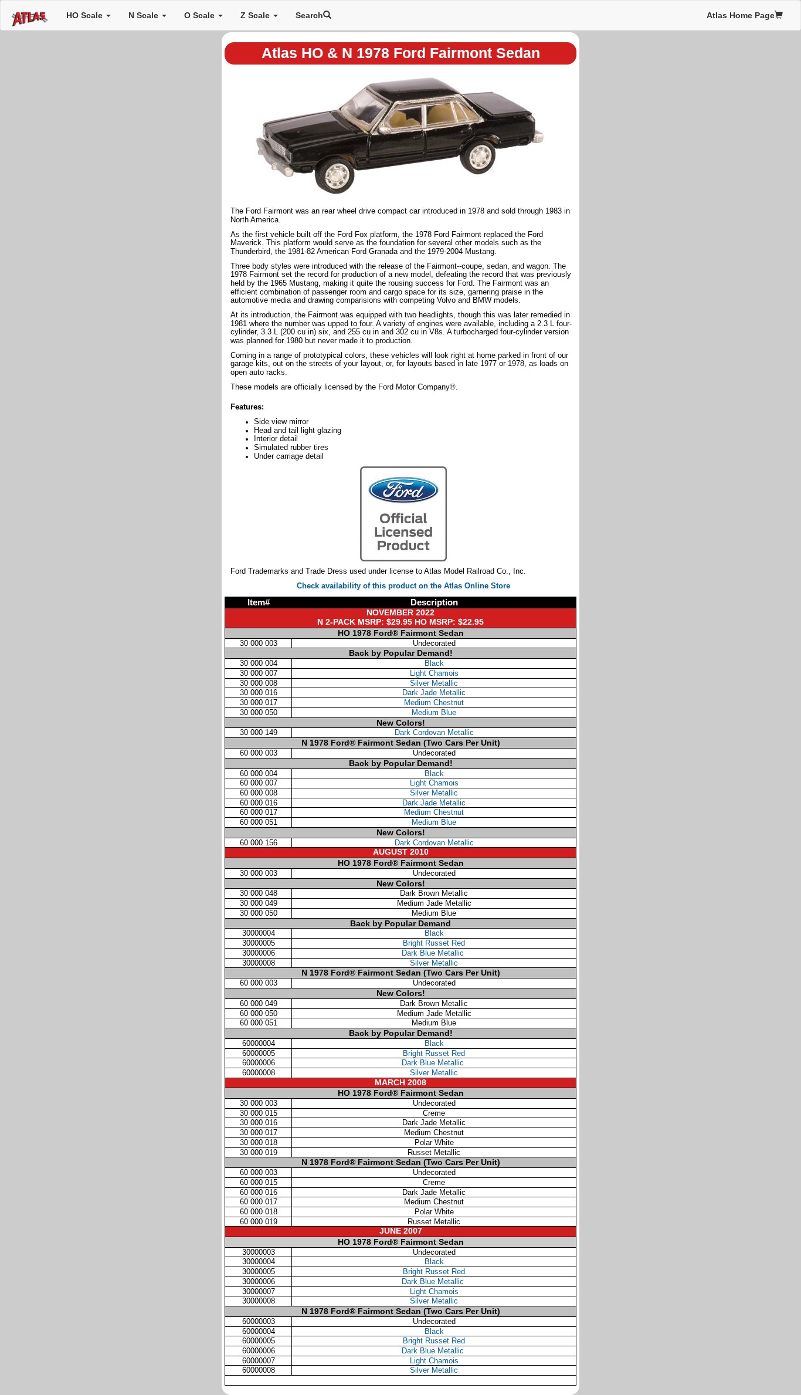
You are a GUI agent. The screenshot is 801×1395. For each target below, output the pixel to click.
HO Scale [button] (85, 15)
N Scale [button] (144, 15)
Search (309, 15)
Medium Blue (434, 712)
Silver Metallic (434, 683)
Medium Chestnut (434, 702)
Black (434, 663)
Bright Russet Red (434, 943)
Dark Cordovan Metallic (434, 732)
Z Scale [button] (256, 15)
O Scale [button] (200, 15)
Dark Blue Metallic (434, 953)
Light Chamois (434, 673)
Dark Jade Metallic (434, 692)
